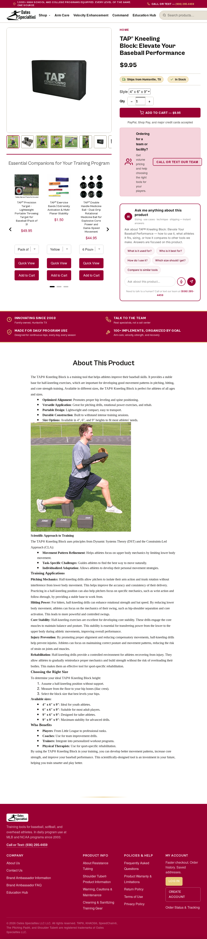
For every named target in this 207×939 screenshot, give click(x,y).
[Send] (191, 281)
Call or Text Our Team (177, 162)
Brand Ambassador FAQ (23, 885)
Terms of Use (133, 896)
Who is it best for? (170, 250)
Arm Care (62, 15)
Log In (174, 881)
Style (124, 91)
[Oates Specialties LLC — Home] (21, 15)
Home (124, 30)
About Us (13, 863)
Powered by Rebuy (59, 292)
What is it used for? (140, 250)
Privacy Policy (134, 904)
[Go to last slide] (10, 229)
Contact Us (14, 870)
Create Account (177, 894)
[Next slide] (108, 229)
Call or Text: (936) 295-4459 (27, 844)
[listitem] (12, 141)
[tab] (52, 286)
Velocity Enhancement (90, 15)
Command (120, 15)
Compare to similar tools (143, 269)
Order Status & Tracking (183, 907)
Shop (43, 15)
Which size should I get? (170, 260)
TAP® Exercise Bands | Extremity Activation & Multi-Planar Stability (59, 208)
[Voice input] (181, 281)
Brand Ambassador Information (28, 877)
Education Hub (144, 15)
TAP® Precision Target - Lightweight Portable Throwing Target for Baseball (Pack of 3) (26, 213)
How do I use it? (138, 260)
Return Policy (134, 889)
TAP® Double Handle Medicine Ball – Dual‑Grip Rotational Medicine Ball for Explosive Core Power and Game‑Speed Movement (91, 217)
